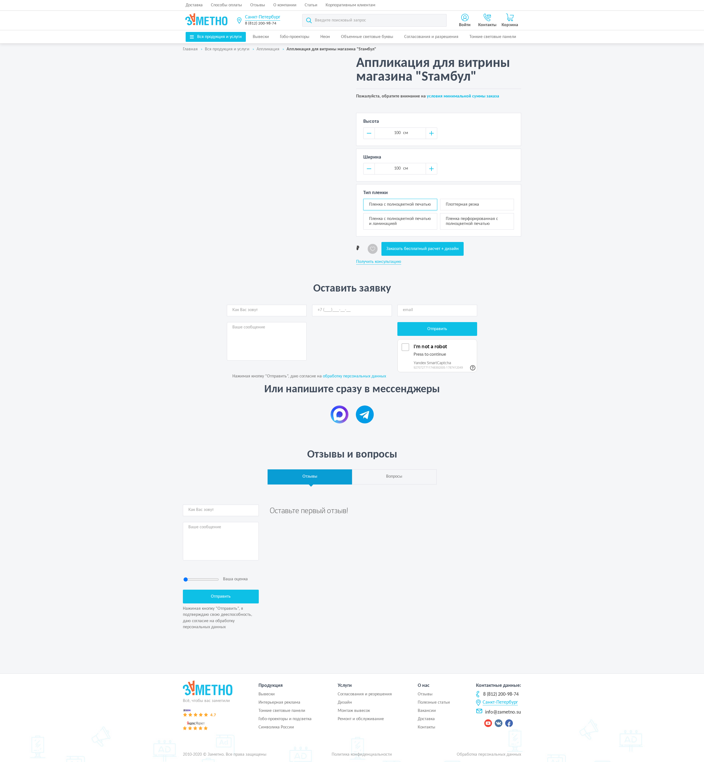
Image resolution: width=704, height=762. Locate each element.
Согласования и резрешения (365, 694)
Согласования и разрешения (431, 37)
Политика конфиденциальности (362, 754)
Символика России (276, 727)
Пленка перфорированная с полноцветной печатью (472, 221)
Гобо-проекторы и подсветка (285, 719)
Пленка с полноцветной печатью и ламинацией (400, 221)
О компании (284, 5)
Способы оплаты (226, 5)
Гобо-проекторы (294, 37)
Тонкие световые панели (492, 37)
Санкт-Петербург (262, 17)
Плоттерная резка (462, 204)
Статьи (311, 5)
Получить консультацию (378, 262)
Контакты (426, 727)
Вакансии (427, 711)
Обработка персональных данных (489, 754)
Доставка (194, 5)
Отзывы (257, 5)
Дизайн (345, 702)
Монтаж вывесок (354, 711)
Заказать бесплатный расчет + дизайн (422, 249)
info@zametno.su (503, 712)
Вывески (261, 37)
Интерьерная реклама (279, 702)
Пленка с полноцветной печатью (400, 204)
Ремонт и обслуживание (361, 719)
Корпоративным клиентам (350, 5)
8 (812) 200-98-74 (260, 23)
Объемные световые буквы (367, 37)
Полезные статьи (434, 702)
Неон (325, 37)
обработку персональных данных (354, 376)
